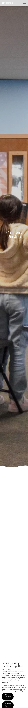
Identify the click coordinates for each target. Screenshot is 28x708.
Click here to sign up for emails (7, 696)
